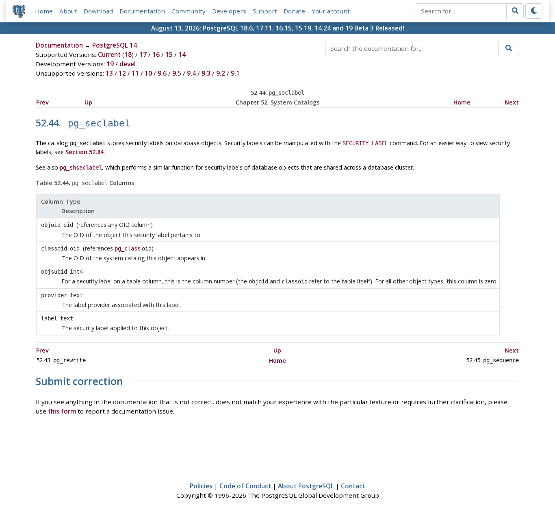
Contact (353, 486)
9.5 (176, 73)
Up (88, 102)
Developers (229, 11)
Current (109, 54)
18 (128, 54)
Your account (331, 11)
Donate (294, 11)
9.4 (191, 73)
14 (182, 54)
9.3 (206, 73)
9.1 (235, 73)
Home (44, 11)
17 (143, 54)
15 (169, 54)
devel (127, 64)
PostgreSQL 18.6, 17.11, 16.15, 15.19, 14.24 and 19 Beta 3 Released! (303, 28)
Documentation (142, 11)
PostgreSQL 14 (114, 45)
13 (109, 73)
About (68, 11)
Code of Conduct (245, 486)
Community (188, 11)
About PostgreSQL (306, 486)
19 (110, 64)
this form (62, 411)
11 (135, 73)
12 (122, 73)
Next (512, 102)
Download (98, 11)
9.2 (220, 73)
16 (156, 54)
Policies (201, 486)
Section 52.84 (84, 152)
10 (148, 73)
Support (265, 11)
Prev (42, 102)
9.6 (162, 73)
